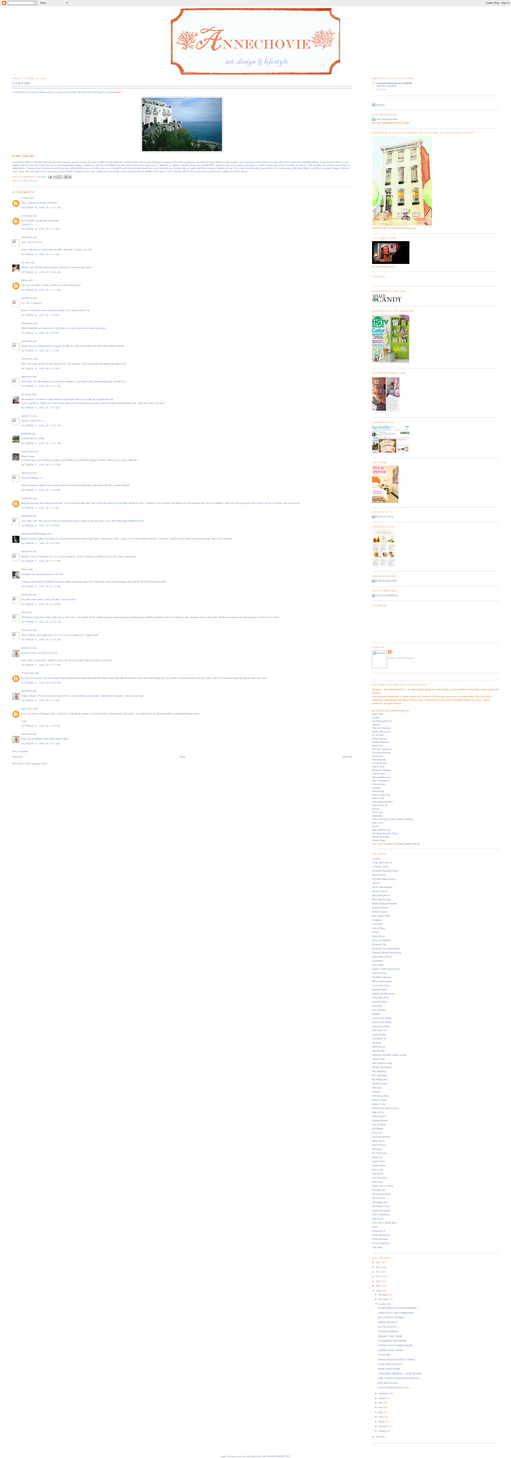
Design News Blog (381, 836)
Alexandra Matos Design (383, 878)
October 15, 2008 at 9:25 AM (40, 743)
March (381, 1421)
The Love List (378, 1197)
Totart (374, 1226)
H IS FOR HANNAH (388, 1331)
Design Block (378, 936)
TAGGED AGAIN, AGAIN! (390, 1350)
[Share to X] (62, 177)
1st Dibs (376, 717)
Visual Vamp (27, 451)
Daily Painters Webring (409, 843)
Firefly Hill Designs (381, 731)
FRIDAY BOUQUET (387, 1322)
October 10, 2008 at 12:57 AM (41, 207)
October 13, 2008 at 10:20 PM (41, 682)
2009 (378, 1285)
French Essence (379, 973)
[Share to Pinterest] (70, 177)
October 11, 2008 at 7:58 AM (40, 407)
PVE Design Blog (380, 1095)
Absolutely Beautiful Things (385, 833)
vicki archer (26, 215)
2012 (378, 1271)
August (382, 1398)
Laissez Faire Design (382, 1022)
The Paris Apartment (381, 749)
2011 (378, 1276)
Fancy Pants (378, 964)
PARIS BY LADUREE (386, 86)
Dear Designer (378, 759)
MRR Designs (378, 1046)
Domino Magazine (380, 741)
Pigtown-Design (379, 1120)
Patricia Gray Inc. (380, 805)
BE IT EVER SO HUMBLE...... (393, 1317)
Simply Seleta (378, 1165)
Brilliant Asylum (380, 911)
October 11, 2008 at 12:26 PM (41, 489)
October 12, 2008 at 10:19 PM (41, 586)
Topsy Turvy (27, 708)
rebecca (24, 569)
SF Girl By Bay (379, 763)
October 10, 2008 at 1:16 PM (40, 315)
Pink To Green (379, 1124)
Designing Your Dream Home (386, 948)
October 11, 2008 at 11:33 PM (41, 560)
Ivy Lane (25, 262)
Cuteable (376, 787)
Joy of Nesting (379, 1009)
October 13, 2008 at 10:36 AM (41, 639)
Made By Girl (378, 1050)
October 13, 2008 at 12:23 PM (41, 664)
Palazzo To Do (379, 1103)
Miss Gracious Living (382, 1063)
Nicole (24, 612)
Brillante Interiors (380, 907)
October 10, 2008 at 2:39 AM (40, 228)
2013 (378, 1267)
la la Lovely (26, 629)
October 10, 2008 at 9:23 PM (40, 368)
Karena (24, 280)
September (383, 1393)
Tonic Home (377, 1218)
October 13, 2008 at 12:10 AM (41, 621)
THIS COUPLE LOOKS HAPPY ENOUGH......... (401, 1378)
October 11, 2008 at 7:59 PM (40, 525)
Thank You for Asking (382, 1185)
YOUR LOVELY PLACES (390, 1364)
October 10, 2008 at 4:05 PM (40, 332)
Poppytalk (377, 815)
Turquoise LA (378, 1230)
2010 (378, 1281)
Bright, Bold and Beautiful (384, 903)
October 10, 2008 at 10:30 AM (41, 272)
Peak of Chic (378, 798)
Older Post (347, 756)
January (382, 1430)
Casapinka (377, 919)
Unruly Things (379, 840)
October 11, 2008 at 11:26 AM (41, 443)
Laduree (33, 181)
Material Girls (378, 1059)
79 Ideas (376, 858)
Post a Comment (20, 751)
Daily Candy (378, 713)
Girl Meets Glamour (381, 977)
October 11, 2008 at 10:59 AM (41, 425)
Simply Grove (378, 1161)
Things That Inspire (381, 1210)
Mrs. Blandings (379, 1071)
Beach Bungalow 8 (381, 895)
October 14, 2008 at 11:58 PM (41, 725)
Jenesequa (377, 1005)
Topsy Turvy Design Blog (384, 1222)
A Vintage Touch (380, 866)
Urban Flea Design (381, 1234)
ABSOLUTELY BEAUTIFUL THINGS (396, 1359)
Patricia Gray (378, 791)
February (383, 1426)
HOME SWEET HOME (389, 1368)
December (383, 1294)
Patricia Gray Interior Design (385, 1107)
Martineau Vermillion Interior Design (389, 1054)
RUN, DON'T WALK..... (389, 1382)
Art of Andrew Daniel (382, 887)
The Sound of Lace (381, 1206)
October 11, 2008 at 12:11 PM (41, 464)
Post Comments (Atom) (36, 763)
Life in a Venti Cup (381, 794)
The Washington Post (382, 720)
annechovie (26, 237)
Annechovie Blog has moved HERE (394, 83)
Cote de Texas (378, 773)
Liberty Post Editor (381, 1026)
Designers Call (379, 944)
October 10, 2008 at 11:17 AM (41, 289)
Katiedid (376, 1013)
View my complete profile (401, 658)
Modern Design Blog (382, 1067)
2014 (378, 1262)
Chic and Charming (381, 727)
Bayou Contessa (379, 891)
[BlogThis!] (59, 177)
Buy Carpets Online (381, 915)
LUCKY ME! (384, 1354)
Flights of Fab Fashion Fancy (386, 968)
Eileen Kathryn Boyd (382, 956)
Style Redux (378, 1173)
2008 (378, 1290)
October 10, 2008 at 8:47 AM (40, 254)
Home (182, 756)
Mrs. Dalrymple (379, 1075)
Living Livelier (379, 1034)
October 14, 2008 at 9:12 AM (40, 700)
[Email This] (55, 177)
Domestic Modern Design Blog (386, 952)
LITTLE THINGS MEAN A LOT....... (395, 1387)
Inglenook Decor (380, 989)
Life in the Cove (379, 1030)
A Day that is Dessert (382, 862)
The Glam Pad (378, 1189)
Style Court (377, 812)
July (380, 1402)
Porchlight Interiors (381, 1136)
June (380, 1407)
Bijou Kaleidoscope (381, 777)
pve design (26, 394)
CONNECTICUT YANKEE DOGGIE (395, 1345)
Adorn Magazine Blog (382, 801)
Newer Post (17, 756)
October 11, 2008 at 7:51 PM (40, 507)
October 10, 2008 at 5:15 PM (40, 350)
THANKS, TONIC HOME (390, 1336)
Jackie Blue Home (380, 997)
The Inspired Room (381, 752)
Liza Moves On (379, 1038)
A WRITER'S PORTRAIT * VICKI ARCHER (400, 1373)
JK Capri (24, 181)
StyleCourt (377, 745)
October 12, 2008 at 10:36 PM (41, 604)
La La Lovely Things (382, 1018)
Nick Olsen (377, 1087)
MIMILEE (26, 433)
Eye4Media (377, 960)
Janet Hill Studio (380, 1001)
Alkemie (376, 724)
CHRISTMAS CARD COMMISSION (396, 1312)
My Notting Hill (379, 1079)
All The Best (378, 734)
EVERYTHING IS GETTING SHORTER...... (399, 1307)
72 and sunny (27, 672)
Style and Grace (379, 1177)
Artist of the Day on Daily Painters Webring (392, 819)
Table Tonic (377, 1181)
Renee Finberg (379, 1144)
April (381, 1416)
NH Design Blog (380, 1083)
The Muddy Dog (380, 1202)
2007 (378, 1436)
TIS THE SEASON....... (389, 1326)
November (383, 1299)
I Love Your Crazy (381, 985)
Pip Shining (377, 1128)
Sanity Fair (377, 1157)
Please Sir (376, 1132)
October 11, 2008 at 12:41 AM (41, 385)
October (382, 1303)
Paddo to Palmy (379, 1099)
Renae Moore (378, 1140)
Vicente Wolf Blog (380, 1243)
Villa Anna (377, 1247)
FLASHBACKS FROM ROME (392, 1340)
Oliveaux (376, 1091)
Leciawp (25, 197)
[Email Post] (50, 177)
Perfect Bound (379, 1116)
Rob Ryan (377, 1148)
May (380, 1412)
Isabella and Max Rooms (383, 993)
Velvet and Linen (380, 1238)
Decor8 (375, 808)
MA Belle (376, 1042)
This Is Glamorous (381, 780)
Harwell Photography (382, 981)
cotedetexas (26, 498)
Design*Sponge (379, 738)
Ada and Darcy (379, 874)
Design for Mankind (381, 770)
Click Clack (377, 923)
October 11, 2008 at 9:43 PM (40, 543)
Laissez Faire (378, 766)
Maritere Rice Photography (34, 533)
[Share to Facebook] (66, 177)
